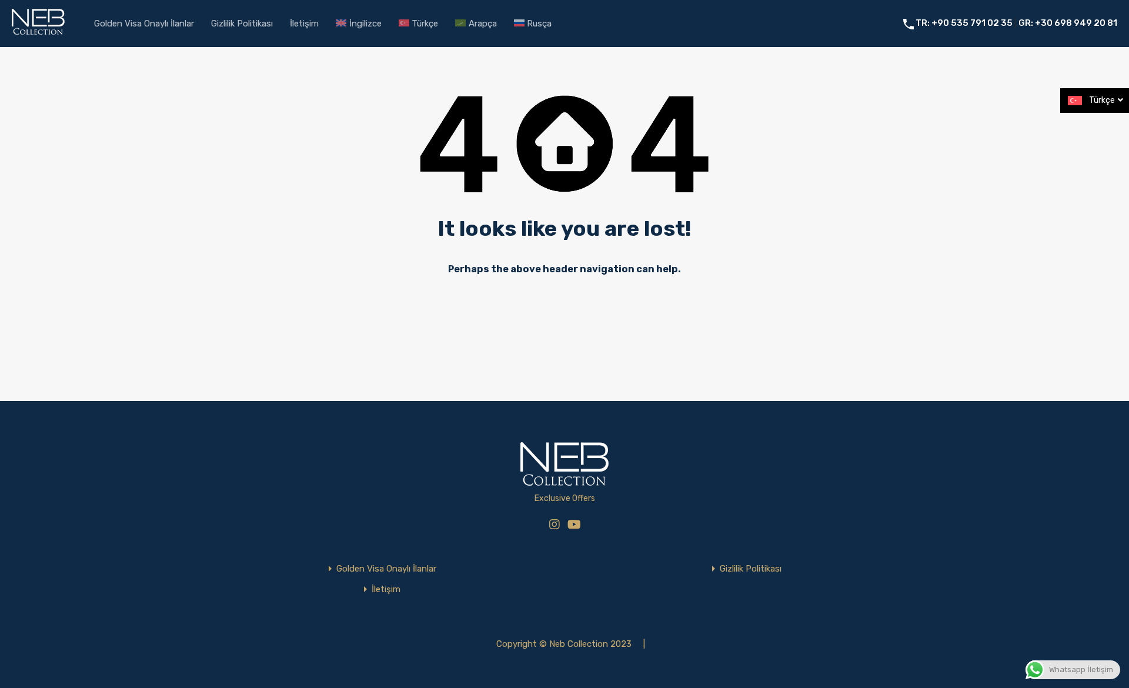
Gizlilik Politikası (242, 23)
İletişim (304, 23)
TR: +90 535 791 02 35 (965, 23)
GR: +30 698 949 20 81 (1067, 23)
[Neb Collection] (38, 33)
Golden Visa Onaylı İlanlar (144, 23)
